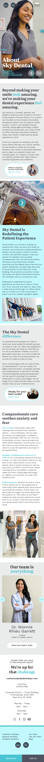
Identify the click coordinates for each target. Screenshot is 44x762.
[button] (2, 599)
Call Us (33, 758)
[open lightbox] (22, 203)
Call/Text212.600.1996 (22, 685)
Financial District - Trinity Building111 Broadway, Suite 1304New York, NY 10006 (22, 694)
